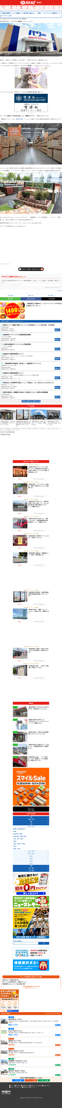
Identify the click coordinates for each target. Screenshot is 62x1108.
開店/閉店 (21, 7)
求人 (16, 7)
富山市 (14, 846)
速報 (53, 7)
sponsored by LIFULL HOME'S (52, 1013)
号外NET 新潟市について (29, 1087)
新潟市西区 (9, 432)
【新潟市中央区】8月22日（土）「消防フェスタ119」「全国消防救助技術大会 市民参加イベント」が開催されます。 (38, 520)
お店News (27, 7)
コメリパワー (3, 432)
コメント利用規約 (58, 290)
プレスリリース (5, 264)
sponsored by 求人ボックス (17, 321)
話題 (43, 7)
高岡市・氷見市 (16, 848)
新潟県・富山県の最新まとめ (19, 829)
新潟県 (24, 18)
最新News (11, 7)
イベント (49, 7)
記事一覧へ (31, 295)
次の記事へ (51, 295)
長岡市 (14, 841)
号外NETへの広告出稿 (36, 1085)
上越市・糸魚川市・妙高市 (19, 843)
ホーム (12, 1085)
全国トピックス (4, 7)
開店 (13, 432)
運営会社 (18, 1085)
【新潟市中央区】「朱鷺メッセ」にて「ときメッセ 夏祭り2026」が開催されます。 (38, 611)
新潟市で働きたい (6, 321)
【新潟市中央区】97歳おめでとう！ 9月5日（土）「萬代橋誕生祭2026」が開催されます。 (38, 746)
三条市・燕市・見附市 (18, 838)
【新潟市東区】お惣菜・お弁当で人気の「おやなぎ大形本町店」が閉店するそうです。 (38, 650)
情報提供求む (25, 1085)
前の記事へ (11, 295)
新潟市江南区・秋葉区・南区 (19, 836)
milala (9, 434)
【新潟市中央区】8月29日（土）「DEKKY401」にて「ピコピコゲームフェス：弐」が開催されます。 (38, 721)
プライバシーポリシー (16, 1087)
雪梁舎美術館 (19, 119)
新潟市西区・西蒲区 (17, 833)
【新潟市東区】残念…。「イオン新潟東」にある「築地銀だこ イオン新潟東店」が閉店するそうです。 (38, 758)
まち (40, 7)
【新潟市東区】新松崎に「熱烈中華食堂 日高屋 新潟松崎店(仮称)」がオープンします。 (38, 594)
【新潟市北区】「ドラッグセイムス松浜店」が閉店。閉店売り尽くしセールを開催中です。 (38, 486)
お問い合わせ (46, 1085)
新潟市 (39, 3)
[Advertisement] (31, 448)
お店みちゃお (34, 7)
